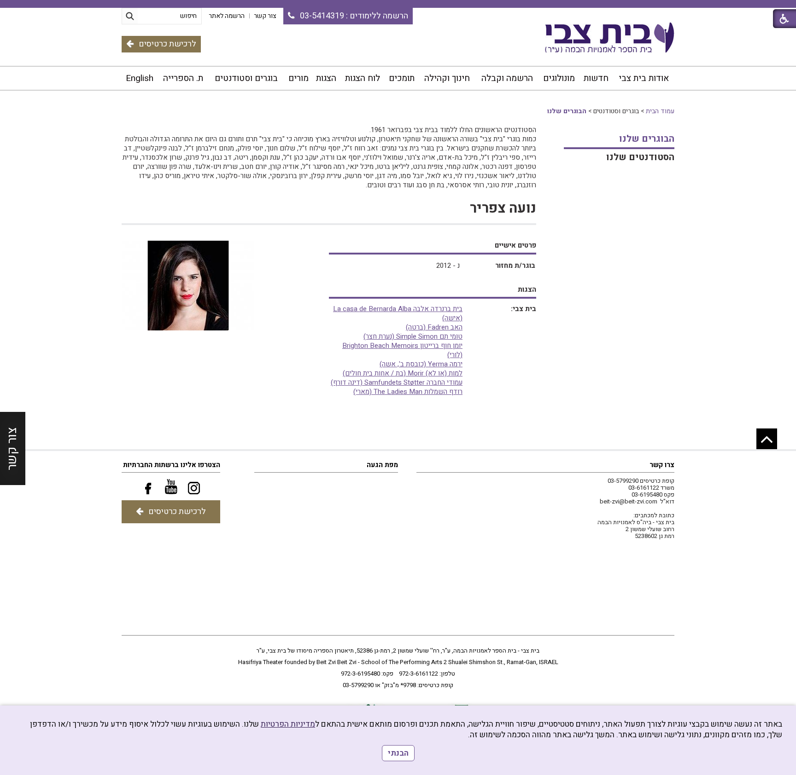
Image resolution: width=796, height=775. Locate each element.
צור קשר (12, 448)
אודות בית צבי (644, 78)
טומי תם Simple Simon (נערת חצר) (412, 336)
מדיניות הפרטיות (288, 724)
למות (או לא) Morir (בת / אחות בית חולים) (402, 373)
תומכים (402, 78)
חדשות (596, 78)
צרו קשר (662, 465)
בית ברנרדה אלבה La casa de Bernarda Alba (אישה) (397, 313)
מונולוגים (559, 78)
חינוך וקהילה (447, 78)
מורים (298, 78)
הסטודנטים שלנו (640, 157)
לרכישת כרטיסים (167, 44)
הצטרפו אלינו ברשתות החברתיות (171, 465)
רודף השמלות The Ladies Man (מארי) (407, 392)
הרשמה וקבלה (507, 78)
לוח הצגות (362, 78)
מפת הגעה (382, 465)
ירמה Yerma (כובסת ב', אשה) (421, 364)
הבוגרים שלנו (566, 111)
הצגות (326, 78)
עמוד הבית (660, 111)
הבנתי (398, 753)
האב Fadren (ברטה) (434, 327)
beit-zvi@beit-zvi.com (628, 501)
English (139, 78)
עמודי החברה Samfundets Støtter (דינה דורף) (396, 382)
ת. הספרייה (183, 78)
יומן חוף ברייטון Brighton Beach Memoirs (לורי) (402, 350)
